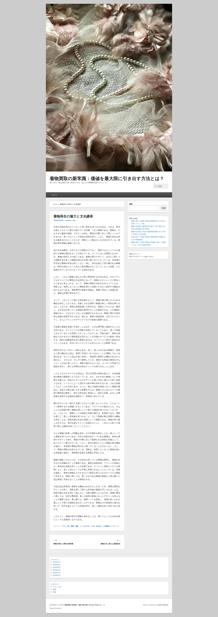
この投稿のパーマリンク (110, 526)
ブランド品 (65, 526)
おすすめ (86, 526)
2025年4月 (57, 570)
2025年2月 (57, 575)
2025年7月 (57, 562)
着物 (72, 526)
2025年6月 (57, 564)
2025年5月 (57, 567)
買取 (76, 526)
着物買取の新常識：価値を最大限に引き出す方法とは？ (107, 178)
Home (55, 204)
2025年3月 (57, 572)
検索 (130, 204)
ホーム (54, 195)
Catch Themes (163, 605)
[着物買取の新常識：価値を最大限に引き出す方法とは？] (109, 170)
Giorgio (68, 220)
